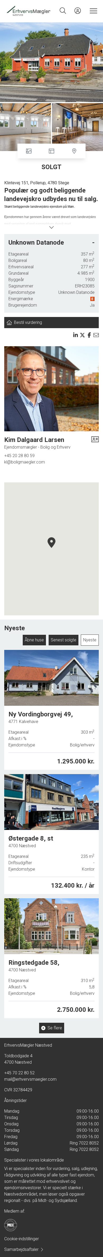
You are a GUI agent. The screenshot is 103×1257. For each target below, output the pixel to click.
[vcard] (95, 443)
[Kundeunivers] (77, 10)
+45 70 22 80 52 (19, 1072)
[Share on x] (82, 335)
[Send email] (96, 335)
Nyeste (89, 639)
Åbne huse (34, 639)
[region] (51, 548)
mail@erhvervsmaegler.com (30, 1079)
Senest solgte (63, 639)
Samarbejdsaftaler (21, 1249)
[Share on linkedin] (75, 335)
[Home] (28, 10)
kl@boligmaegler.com (24, 462)
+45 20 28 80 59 (19, 455)
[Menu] (92, 10)
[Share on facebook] (89, 335)
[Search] (63, 10)
